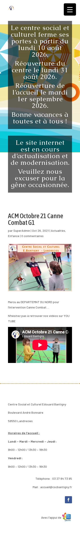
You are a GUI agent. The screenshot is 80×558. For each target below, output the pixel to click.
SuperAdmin (21, 230)
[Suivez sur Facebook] (68, 499)
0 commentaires (32, 236)
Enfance (13, 236)
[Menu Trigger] (70, 9)
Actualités (58, 230)
